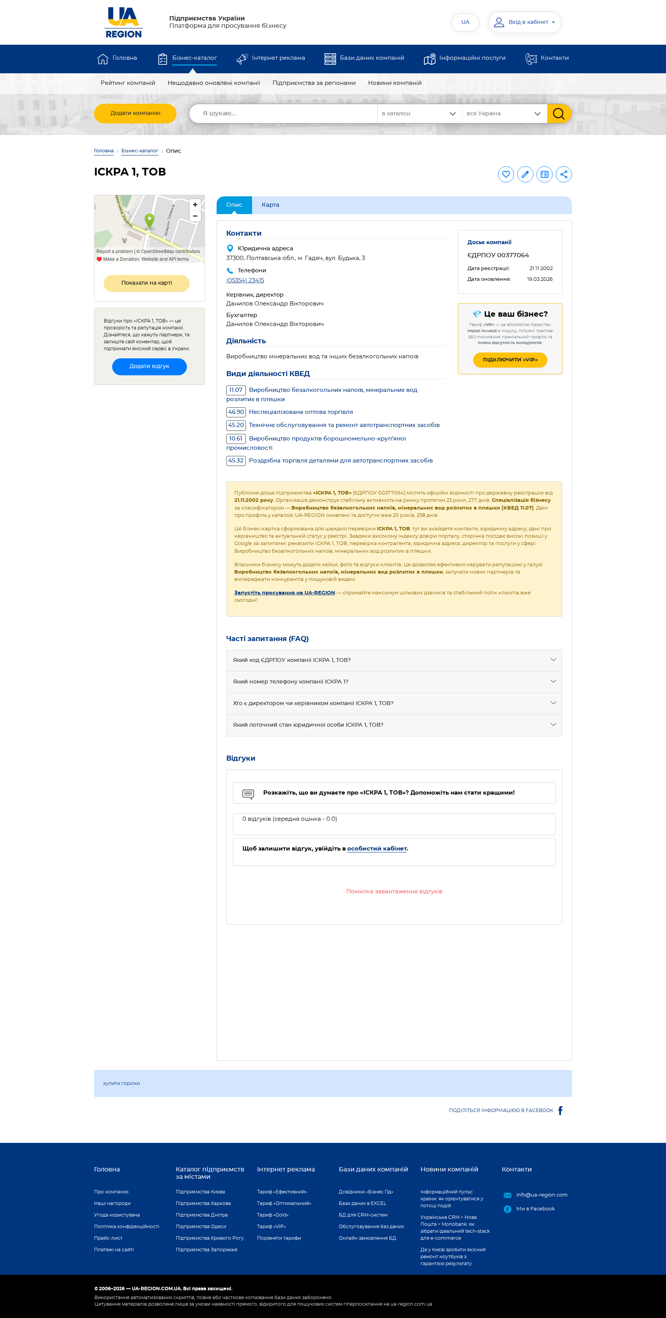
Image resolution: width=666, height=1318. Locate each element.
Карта (270, 205)
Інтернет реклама (278, 58)
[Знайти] (559, 113)
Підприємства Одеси (201, 1226)
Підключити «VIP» (510, 360)
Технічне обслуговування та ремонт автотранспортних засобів (334, 425)
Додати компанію (135, 113)
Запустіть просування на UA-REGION (284, 593)
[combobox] (504, 113)
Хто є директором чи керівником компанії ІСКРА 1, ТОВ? (313, 703)
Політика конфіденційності (126, 1226)
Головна (125, 58)
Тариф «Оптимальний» (284, 1203)
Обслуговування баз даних (371, 1226)
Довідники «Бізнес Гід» (366, 1192)
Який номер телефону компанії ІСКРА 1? (290, 682)
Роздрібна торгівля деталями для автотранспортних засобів (330, 461)
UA (465, 22)
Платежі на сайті (114, 1249)
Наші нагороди (112, 1203)
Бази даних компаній (372, 58)
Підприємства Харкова (203, 1203)
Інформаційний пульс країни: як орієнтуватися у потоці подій (451, 1199)
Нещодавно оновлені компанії (214, 83)
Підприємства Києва (200, 1192)
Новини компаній (395, 83)
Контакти (555, 58)
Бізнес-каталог (194, 58)
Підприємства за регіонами (314, 83)
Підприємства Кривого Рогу (210, 1238)
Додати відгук (149, 366)
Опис (234, 205)
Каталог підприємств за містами (210, 1173)
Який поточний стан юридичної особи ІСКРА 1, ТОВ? (308, 725)
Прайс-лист (108, 1238)
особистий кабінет (377, 849)
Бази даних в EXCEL (362, 1203)
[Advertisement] (394, 988)
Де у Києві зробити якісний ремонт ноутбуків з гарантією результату (453, 1256)
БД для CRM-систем (363, 1215)
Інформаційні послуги (472, 58)
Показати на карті (146, 283)
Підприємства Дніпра (202, 1215)
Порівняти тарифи (279, 1238)
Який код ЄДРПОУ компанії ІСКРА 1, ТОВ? (292, 660)
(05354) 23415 (245, 281)
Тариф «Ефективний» (282, 1192)
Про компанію (111, 1192)
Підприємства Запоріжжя (206, 1249)
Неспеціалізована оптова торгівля (290, 412)
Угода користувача (117, 1215)
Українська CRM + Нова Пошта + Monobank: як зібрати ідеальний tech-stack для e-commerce (455, 1227)
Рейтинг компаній (128, 83)
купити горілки (121, 1083)
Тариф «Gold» (273, 1215)
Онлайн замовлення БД (367, 1238)
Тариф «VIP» (271, 1226)
